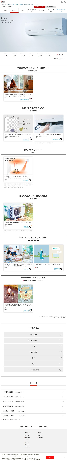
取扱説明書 (61, 54)
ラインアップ (30, 4)
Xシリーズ (27, 439)
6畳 (6, 56)
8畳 (15, 56)
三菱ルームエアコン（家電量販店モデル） (19, 4)
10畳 (23, 56)
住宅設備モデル (50, 6)
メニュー (65, 2)
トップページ (3, 4)
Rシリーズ (27, 442)
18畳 (49, 56)
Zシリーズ (27, 435)
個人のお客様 (9, 4)
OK (49, 457)
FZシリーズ (27, 432)
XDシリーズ (40, 437)
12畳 (32, 56)
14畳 (40, 56)
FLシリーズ (27, 437)
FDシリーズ (40, 432)
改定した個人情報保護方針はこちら (22, 456)
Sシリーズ (27, 444)
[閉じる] (64, 457)
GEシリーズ (27, 447)
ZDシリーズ (40, 435)
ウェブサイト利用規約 (35, 459)
